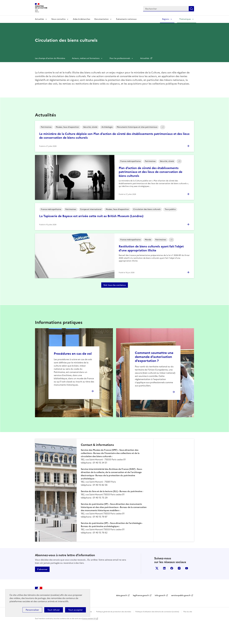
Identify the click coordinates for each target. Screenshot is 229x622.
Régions (165, 19)
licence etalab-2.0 (89, 618)
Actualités (39, 19)
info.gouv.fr (160, 595)
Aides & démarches (81, 19)
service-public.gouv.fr (181, 595)
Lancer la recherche (191, 8)
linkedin (164, 568)
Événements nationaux (126, 19)
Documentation (101, 19)
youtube (186, 568)
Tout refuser (53, 609)
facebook (171, 568)
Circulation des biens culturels (66, 40)
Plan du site (187, 611)
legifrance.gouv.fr (141, 595)
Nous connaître (58, 19)
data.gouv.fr (121, 595)
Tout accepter (75, 609)
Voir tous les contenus (114, 285)
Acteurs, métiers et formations (86, 58)
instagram (179, 568)
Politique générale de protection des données (113, 611)
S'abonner (42, 569)
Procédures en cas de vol (73, 353)
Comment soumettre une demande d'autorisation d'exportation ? (154, 356)
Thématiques (185, 19)
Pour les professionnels (120, 58)
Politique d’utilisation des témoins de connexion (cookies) (157, 611)
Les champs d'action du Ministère (50, 58)
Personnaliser (32, 609)
